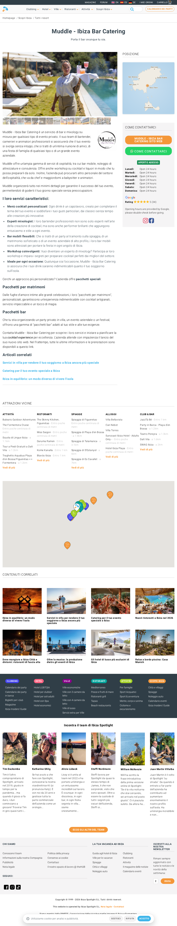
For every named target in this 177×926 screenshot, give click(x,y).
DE (134, 2)
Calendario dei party (16, 687)
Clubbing (127, 853)
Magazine (90, 2)
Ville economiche (71, 687)
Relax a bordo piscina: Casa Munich (151, 660)
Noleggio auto (155, 696)
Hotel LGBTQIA (42, 687)
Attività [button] (86, 9)
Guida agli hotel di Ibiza (104, 853)
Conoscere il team (12, 853)
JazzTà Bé (153, 419)
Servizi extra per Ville (73, 712)
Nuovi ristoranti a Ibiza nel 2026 (154, 618)
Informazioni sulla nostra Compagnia (22, 857)
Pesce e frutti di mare (102, 692)
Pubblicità (8, 862)
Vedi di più (9, 467)
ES (125, 2)
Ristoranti (128, 857)
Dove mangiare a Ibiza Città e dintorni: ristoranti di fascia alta (21, 660)
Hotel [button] (45, 9)
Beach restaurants (101, 705)
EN (117, 2)
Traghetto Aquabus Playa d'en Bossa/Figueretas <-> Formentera (17, 459)
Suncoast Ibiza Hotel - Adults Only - (122, 439)
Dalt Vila (150, 439)
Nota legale (9, 866)
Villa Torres (112, 430)
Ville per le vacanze (102, 857)
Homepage (9, 18)
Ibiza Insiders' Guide (15, 709)
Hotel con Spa (41, 701)
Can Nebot (112, 425)
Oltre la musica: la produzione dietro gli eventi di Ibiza (64, 660)
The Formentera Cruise (16, 429)
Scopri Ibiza (25, 18)
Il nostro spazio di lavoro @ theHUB (66, 866)
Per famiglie (126, 687)
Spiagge (152, 692)
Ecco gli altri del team (88, 829)
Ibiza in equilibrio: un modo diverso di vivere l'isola (38, 379)
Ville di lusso (68, 708)
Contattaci (53, 862)
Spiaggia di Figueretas (85, 423)
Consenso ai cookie (58, 857)
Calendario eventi (157, 701)
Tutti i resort (42, 18)
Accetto (144, 918)
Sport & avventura (129, 696)
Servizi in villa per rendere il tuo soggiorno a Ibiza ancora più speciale (51, 362)
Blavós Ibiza (51, 455)
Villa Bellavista (114, 419)
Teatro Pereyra (154, 434)
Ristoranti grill (98, 696)
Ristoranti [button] (70, 9)
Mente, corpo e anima (131, 701)
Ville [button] (56, 9)
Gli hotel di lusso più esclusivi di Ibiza (110, 660)
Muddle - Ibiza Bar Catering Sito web (148, 140)
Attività (127, 862)
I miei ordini (146, 2)
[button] (67, 545)
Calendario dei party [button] (160, 9)
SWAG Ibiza (151, 444)
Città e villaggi (155, 687)
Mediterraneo (98, 687)
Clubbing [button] (31, 9)
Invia (167, 881)
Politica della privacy (58, 853)
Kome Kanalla (52, 450)
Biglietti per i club (14, 700)
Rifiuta (130, 918)
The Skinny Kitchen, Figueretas (51, 423)
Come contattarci (150, 151)
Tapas (94, 701)
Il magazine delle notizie (135, 866)
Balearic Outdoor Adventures (19, 419)
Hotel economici (42, 705)
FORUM (104, 2)
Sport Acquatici (128, 692)
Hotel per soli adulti (44, 696)
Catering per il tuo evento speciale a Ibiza (31, 370)
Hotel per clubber (43, 692)
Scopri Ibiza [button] (103, 9)
